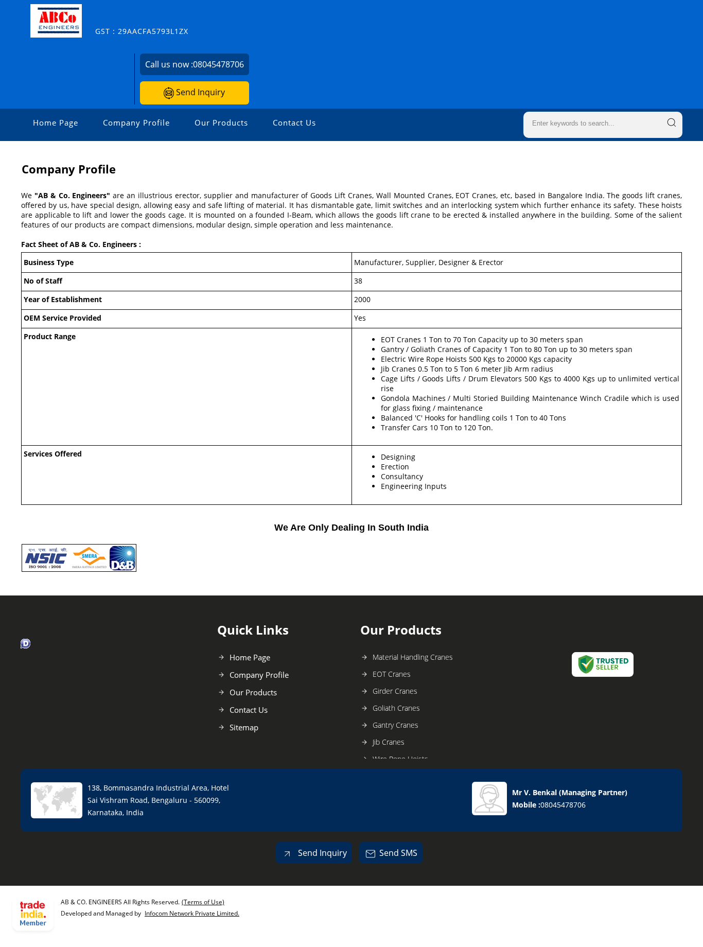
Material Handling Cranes (413, 657)
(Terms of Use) (203, 902)
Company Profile (136, 122)
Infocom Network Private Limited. (192, 913)
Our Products (221, 122)
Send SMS (398, 852)
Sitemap (244, 727)
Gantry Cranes (395, 725)
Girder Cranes (395, 691)
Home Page (55, 122)
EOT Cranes (392, 674)
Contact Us (294, 122)
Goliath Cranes (396, 708)
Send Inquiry (199, 92)
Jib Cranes (389, 742)
